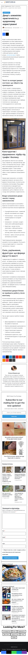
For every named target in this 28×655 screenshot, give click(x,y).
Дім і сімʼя (6, 634)
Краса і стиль (15, 634)
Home (2, 6)
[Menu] (2, 2)
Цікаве (14, 637)
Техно (22, 634)
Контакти (24, 649)
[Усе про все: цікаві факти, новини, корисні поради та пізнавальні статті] (10, 2)
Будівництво (8, 6)
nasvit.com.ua (14, 647)
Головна (4, 649)
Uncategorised (7, 631)
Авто (14, 631)
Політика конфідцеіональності (14, 649)
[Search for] (26, 2)
